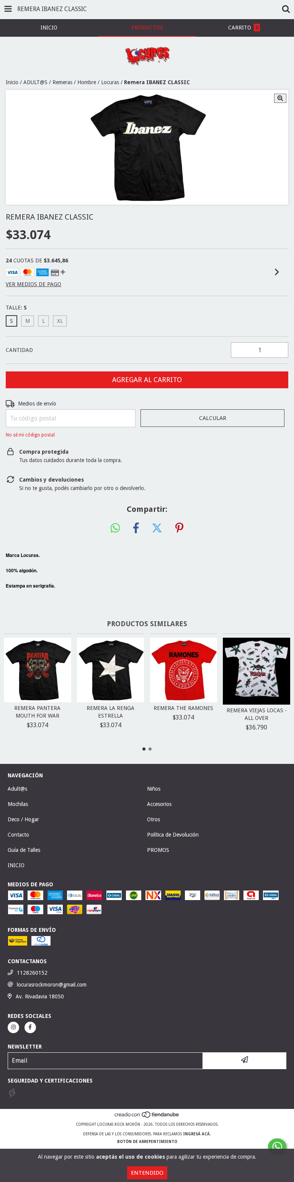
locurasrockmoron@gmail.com (52, 985)
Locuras (110, 82)
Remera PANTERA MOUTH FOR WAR (37, 712)
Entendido (147, 1172)
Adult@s (17, 789)
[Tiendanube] (147, 1117)
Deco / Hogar (23, 819)
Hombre (86, 82)
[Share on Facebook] (135, 528)
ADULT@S (35, 82)
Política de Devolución (173, 835)
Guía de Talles (24, 850)
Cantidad (19, 350)
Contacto (18, 835)
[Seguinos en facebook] (30, 1027)
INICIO (16, 865)
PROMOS (158, 850)
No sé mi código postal (30, 435)
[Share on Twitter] (157, 528)
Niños (153, 789)
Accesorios (159, 804)
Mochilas (18, 804)
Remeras (62, 82)
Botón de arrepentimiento (147, 1142)
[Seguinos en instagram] (13, 1027)
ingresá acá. (197, 1134)
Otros (153, 819)
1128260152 (32, 973)
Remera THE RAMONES (183, 708)
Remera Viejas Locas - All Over (257, 714)
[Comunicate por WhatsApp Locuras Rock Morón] (277, 1146)
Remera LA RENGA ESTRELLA (110, 712)
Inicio (12, 82)
